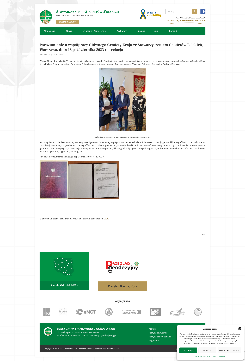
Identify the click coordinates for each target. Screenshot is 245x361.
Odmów (207, 350)
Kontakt (173, 30)
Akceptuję (188, 350)
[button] (240, 329)
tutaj (106, 218)
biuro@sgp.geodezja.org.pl (103, 335)
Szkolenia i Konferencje (94, 30)
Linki (156, 30)
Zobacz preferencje (229, 350)
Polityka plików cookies (202, 356)
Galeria (141, 30)
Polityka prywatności (218, 356)
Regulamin (154, 340)
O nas (69, 30)
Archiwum (122, 30)
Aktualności (49, 30)
